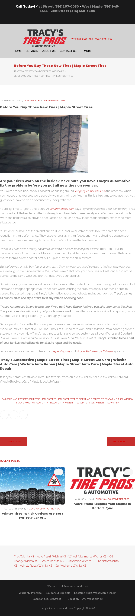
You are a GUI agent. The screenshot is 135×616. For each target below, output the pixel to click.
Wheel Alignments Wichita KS (87, 556)
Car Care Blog (32, 100)
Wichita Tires (46, 403)
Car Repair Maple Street (42, 399)
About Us (48, 51)
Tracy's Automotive (27, 403)
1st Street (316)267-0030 (58, 6)
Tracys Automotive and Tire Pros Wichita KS (39, 71)
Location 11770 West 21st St (85, 599)
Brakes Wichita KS (52, 561)
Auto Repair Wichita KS (51, 556)
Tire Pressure (51, 100)
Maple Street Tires (67, 399)
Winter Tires (87, 403)
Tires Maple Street (89, 399)
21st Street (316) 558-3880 (73, 11)
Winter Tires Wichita (107, 403)
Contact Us (68, 51)
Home (17, 51)
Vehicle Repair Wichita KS (36, 565)
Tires (62, 100)
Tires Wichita (125, 399)
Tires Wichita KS (24, 556)
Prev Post (15, 441)
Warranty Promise (30, 593)
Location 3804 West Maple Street (95, 593)
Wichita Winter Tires (67, 403)
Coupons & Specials (58, 593)
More (87, 51)
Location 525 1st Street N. (48, 599)
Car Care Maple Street (14, 399)
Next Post (120, 441)
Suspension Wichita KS (80, 561)
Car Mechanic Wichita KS (70, 565)
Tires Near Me (109, 399)
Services (32, 51)
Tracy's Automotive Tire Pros (43, 509)
